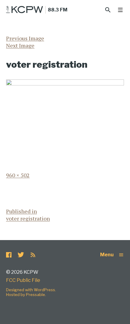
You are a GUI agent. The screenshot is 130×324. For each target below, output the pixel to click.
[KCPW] (24, 9)
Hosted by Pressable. (26, 294)
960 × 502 (18, 175)
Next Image (20, 45)
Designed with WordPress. (31, 289)
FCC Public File (23, 280)
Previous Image (25, 38)
